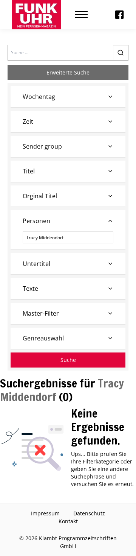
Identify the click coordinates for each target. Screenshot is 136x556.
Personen (36, 221)
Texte (30, 288)
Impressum (45, 513)
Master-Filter (41, 313)
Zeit (28, 121)
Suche (68, 359)
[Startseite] (36, 14)
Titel (29, 171)
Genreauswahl (43, 338)
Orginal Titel (40, 196)
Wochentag (39, 97)
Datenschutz (89, 513)
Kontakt (68, 521)
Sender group (42, 146)
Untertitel (36, 264)
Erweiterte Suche (68, 72)
